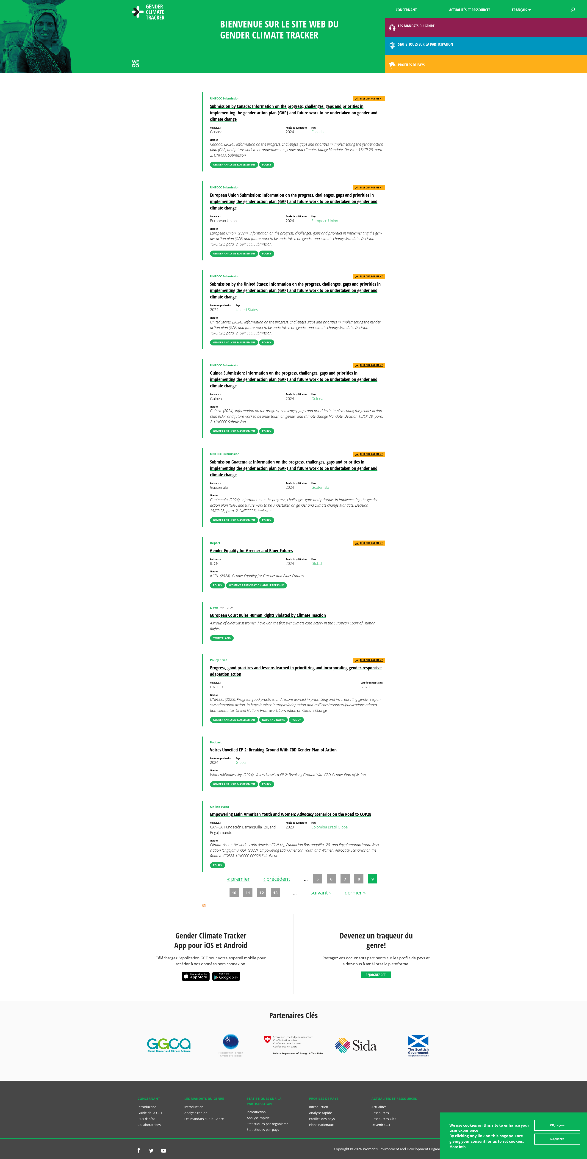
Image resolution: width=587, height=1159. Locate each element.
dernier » (355, 892)
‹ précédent (276, 878)
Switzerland (222, 638)
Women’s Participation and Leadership (256, 585)
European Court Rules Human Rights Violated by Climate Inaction (268, 615)
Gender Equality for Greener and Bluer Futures (251, 550)
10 (234, 892)
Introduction (147, 1107)
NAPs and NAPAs (273, 719)
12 (261, 892)
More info (457, 1147)
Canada (317, 131)
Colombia (319, 827)
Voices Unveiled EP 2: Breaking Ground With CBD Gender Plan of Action (273, 750)
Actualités (379, 1107)
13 (275, 892)
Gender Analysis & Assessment (234, 164)
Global (316, 563)
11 (248, 892)
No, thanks (557, 1139)
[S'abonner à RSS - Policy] (203, 905)
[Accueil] (148, 13)
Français (519, 9)
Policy (266, 164)
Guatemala (320, 487)
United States (247, 309)
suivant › (320, 892)
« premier (238, 878)
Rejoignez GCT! (376, 974)
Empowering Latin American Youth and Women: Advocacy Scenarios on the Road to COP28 (290, 814)
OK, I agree (557, 1125)
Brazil (332, 827)
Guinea (317, 398)
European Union (324, 220)
